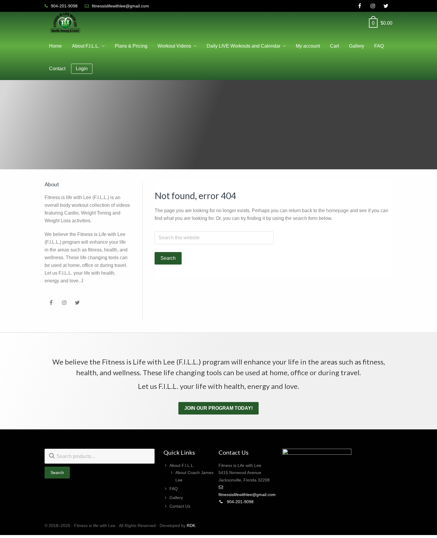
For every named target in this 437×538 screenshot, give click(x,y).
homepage (337, 210)
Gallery (176, 497)
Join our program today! (218, 408)
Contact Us (179, 506)
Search (57, 472)
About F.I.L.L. (181, 465)
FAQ (173, 488)
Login (82, 68)
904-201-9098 (240, 501)
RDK (191, 525)
